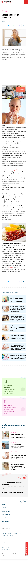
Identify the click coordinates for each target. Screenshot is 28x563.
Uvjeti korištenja (6, 547)
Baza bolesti (5, 521)
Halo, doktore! (6, 514)
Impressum (4, 545)
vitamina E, (11, 267)
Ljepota (4, 507)
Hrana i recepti (6, 511)
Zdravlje (4, 501)
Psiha (3, 504)
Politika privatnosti (6, 549)
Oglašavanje (5, 542)
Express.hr (10, 535)
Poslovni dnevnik (13, 531)
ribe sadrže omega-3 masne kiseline (15, 170)
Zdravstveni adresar (7, 517)
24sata (15, 533)
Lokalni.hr (4, 533)
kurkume (4, 210)
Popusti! (20, 533)
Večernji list (4, 531)
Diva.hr (20, 531)
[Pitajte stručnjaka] (27, 548)
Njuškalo (10, 533)
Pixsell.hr (4, 535)
